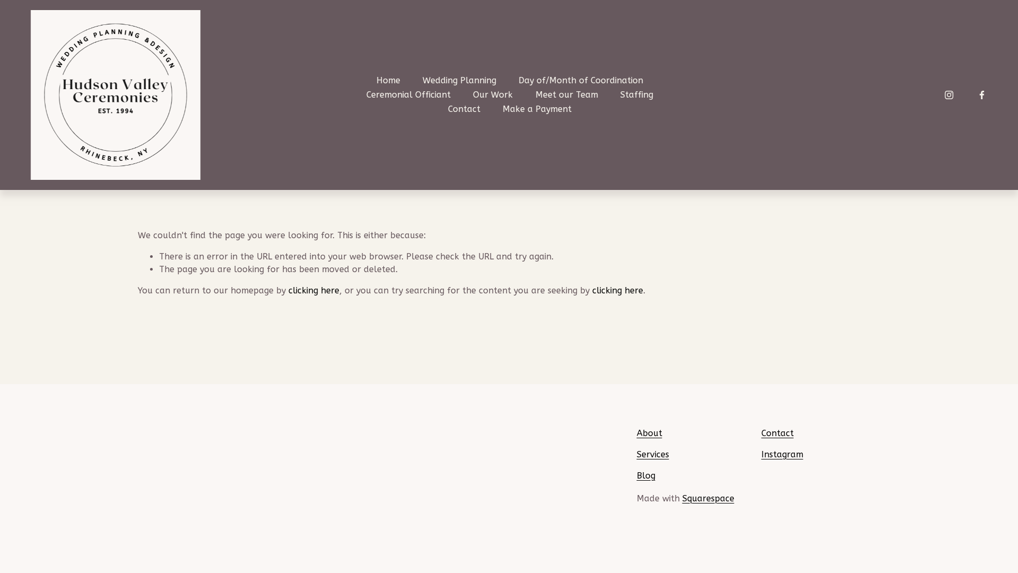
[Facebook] (982, 95)
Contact (464, 109)
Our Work (493, 95)
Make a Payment (537, 109)
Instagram (782, 454)
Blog (646, 476)
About (649, 433)
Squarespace (708, 498)
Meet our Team (567, 95)
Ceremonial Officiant (408, 95)
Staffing (636, 95)
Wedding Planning (459, 80)
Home (388, 80)
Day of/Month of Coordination (581, 80)
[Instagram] (949, 95)
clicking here (313, 290)
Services (653, 454)
